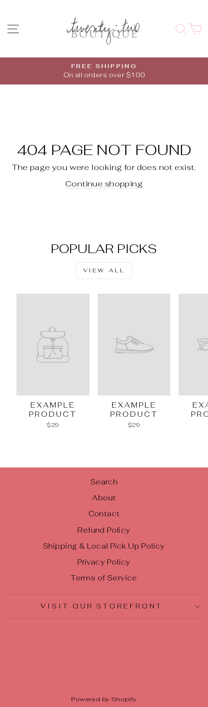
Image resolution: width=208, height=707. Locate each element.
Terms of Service (104, 577)
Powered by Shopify (103, 699)
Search (104, 481)
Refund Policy (103, 530)
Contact (104, 513)
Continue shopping (104, 183)
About (104, 497)
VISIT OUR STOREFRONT (102, 606)
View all (104, 270)
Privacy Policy (104, 561)
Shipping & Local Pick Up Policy (104, 546)
